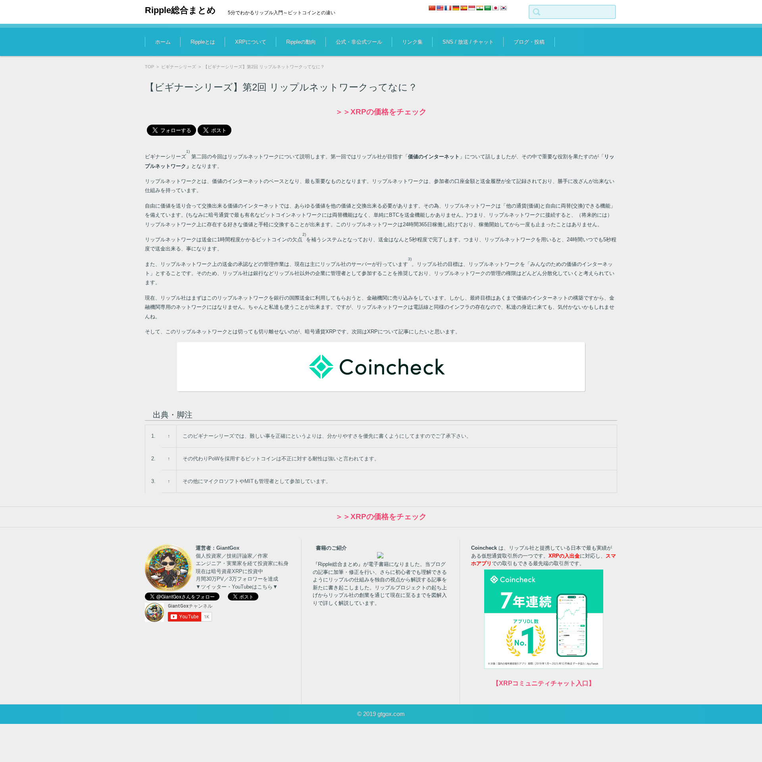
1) (188, 151)
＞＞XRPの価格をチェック (381, 112)
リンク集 (412, 42)
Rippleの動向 (301, 42)
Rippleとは (202, 42)
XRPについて (250, 42)
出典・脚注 (172, 414)
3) (410, 259)
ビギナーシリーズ (178, 66)
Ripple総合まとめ (180, 10)
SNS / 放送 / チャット (468, 42)
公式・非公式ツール (359, 42)
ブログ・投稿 (529, 42)
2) (304, 234)
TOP (149, 66)
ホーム (163, 42)
